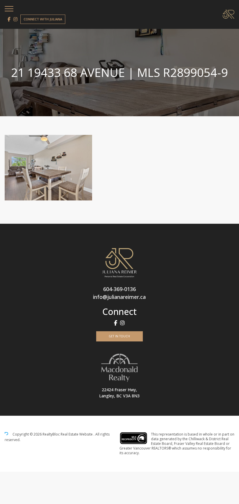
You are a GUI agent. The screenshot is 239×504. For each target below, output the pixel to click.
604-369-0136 (119, 289)
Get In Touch (119, 336)
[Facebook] (9, 19)
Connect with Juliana (43, 19)
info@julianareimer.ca (119, 296)
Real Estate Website (77, 434)
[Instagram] (15, 19)
